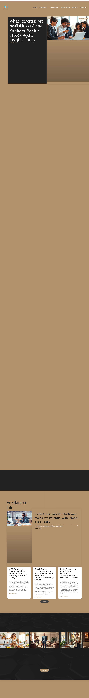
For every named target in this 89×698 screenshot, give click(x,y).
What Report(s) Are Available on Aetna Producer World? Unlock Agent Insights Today (27, 30)
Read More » (13, 42)
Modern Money (65, 7)
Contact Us (83, 7)
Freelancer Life (54, 7)
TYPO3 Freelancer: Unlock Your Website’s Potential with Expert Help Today (56, 517)
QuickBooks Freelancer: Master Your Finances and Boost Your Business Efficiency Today (44, 574)
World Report (43, 7)
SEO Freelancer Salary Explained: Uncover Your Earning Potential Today (17, 573)
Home (35, 7)
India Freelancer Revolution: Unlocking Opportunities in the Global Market (69, 573)
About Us (74, 7)
